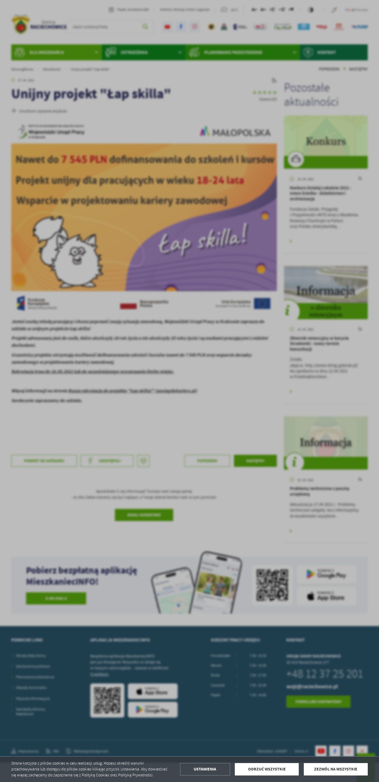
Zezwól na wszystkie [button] (335, 769)
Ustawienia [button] (205, 769)
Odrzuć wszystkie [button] (267, 769)
